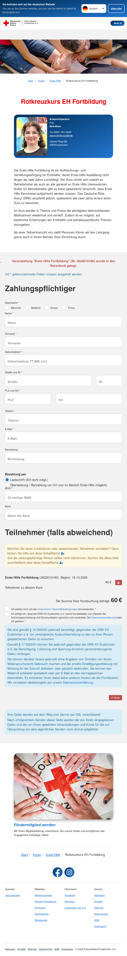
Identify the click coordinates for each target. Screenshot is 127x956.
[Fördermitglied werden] (63, 786)
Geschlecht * (12, 303)
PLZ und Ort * (12, 390)
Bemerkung (11, 449)
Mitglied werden (43, 895)
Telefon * (10, 411)
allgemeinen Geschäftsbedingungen (58, 609)
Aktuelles (69, 901)
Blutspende (41, 920)
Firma (71, 308)
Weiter (116, 697)
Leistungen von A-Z (75, 907)
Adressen (99, 895)
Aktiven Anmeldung (45, 901)
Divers (54, 308)
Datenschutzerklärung (103, 617)
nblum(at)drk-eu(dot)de (61, 135)
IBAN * (8, 488)
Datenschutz (101, 914)
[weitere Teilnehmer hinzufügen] (118, 582)
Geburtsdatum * (13, 352)
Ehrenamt (40, 907)
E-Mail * (9, 429)
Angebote (69, 895)
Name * (9, 313)
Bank (8, 506)
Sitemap (98, 907)
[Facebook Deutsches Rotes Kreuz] (58, 872)
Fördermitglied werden (34, 824)
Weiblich (35, 308)
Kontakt (98, 901)
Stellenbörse (42, 914)
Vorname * (10, 334)
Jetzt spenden (12, 895)
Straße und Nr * (13, 372)
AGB (96, 920)
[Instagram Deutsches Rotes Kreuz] (69, 872)
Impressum (100, 926)
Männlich (16, 308)
